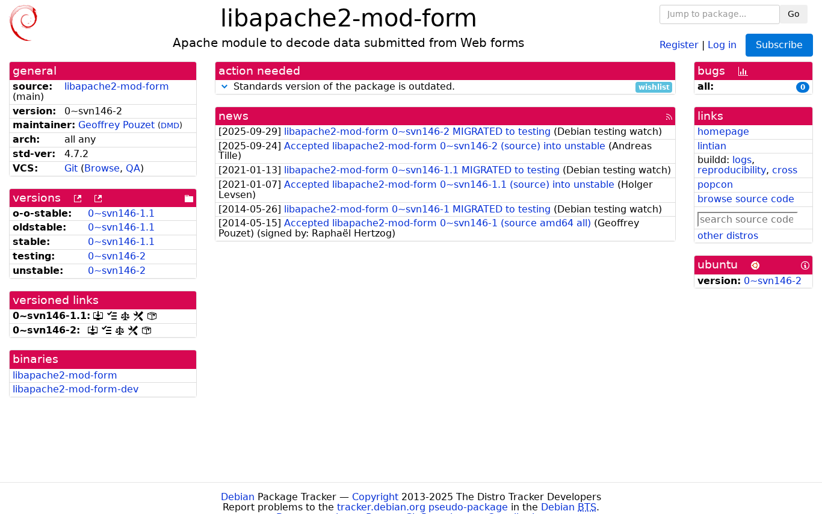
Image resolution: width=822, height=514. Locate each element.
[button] (224, 86)
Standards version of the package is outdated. (450, 87)
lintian (711, 146)
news (233, 116)
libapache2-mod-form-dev (75, 389)
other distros (727, 235)
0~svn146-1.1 (121, 213)
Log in (722, 44)
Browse (102, 168)
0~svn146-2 (117, 256)
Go (794, 14)
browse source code (745, 199)
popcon (715, 184)
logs (742, 160)
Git (71, 168)
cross (784, 170)
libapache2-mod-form (116, 86)
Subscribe (779, 45)
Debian (238, 497)
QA (133, 168)
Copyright (375, 497)
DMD (170, 125)
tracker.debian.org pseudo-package (422, 507)
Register (679, 44)
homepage (723, 131)
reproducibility (731, 170)
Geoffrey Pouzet (116, 125)
